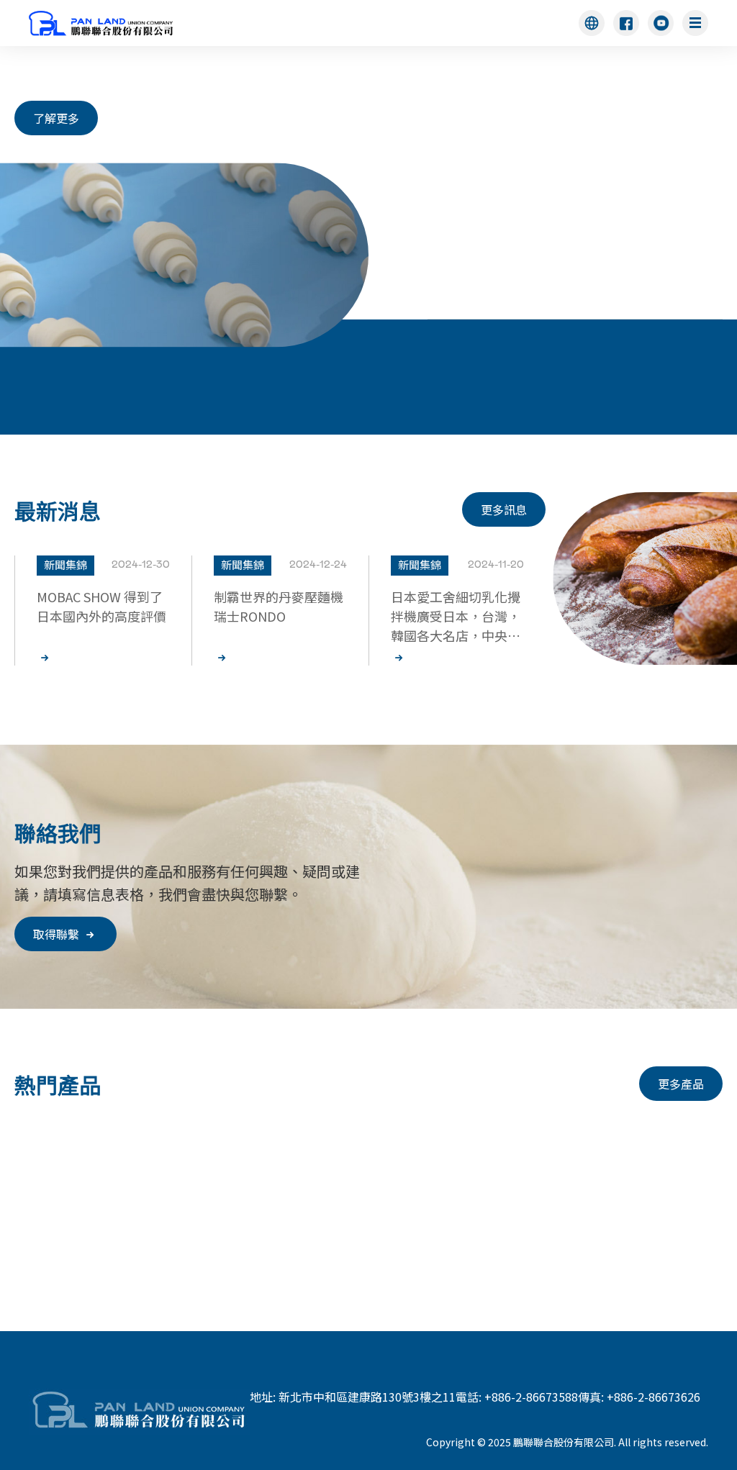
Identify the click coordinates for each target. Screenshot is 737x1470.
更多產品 (681, 1083)
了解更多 (56, 118)
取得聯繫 (57, 934)
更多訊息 (504, 509)
